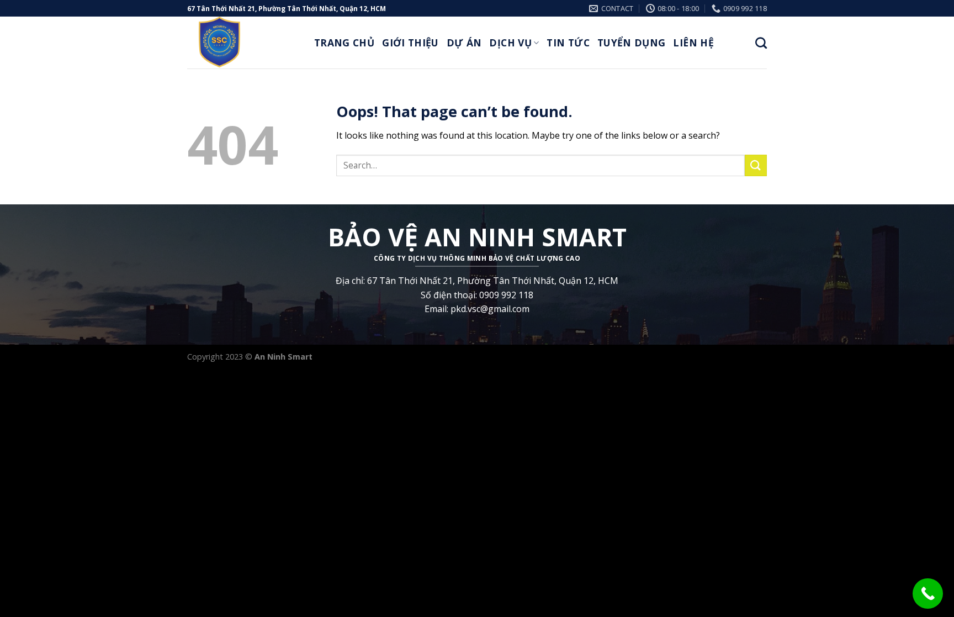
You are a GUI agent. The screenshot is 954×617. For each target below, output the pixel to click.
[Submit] (756, 165)
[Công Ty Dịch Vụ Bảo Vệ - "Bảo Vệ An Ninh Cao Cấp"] (242, 42)
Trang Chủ (344, 42)
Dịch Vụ (510, 42)
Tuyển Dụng (631, 42)
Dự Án (464, 42)
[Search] (761, 42)
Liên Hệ (693, 42)
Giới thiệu (410, 42)
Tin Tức (568, 42)
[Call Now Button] (928, 593)
